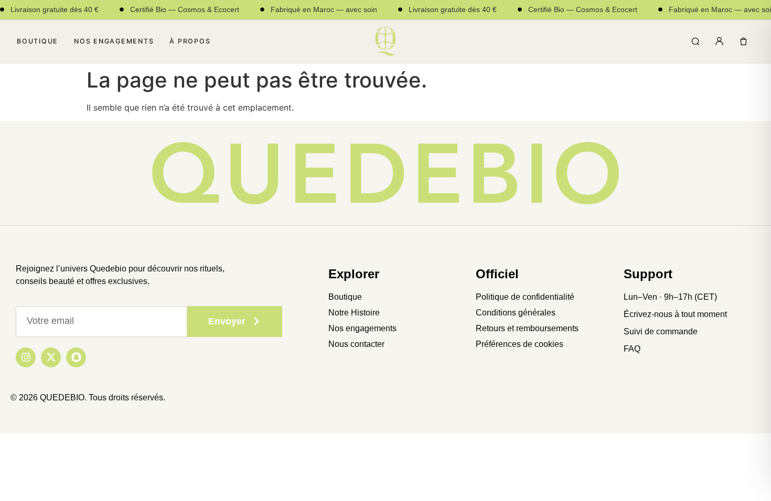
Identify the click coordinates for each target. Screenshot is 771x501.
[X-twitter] (51, 357)
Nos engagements (114, 41)
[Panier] (743, 41)
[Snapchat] (76, 357)
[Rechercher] (695, 41)
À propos (189, 41)
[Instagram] (26, 357)
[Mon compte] (719, 41)
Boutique (37, 41)
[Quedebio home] (385, 41)
